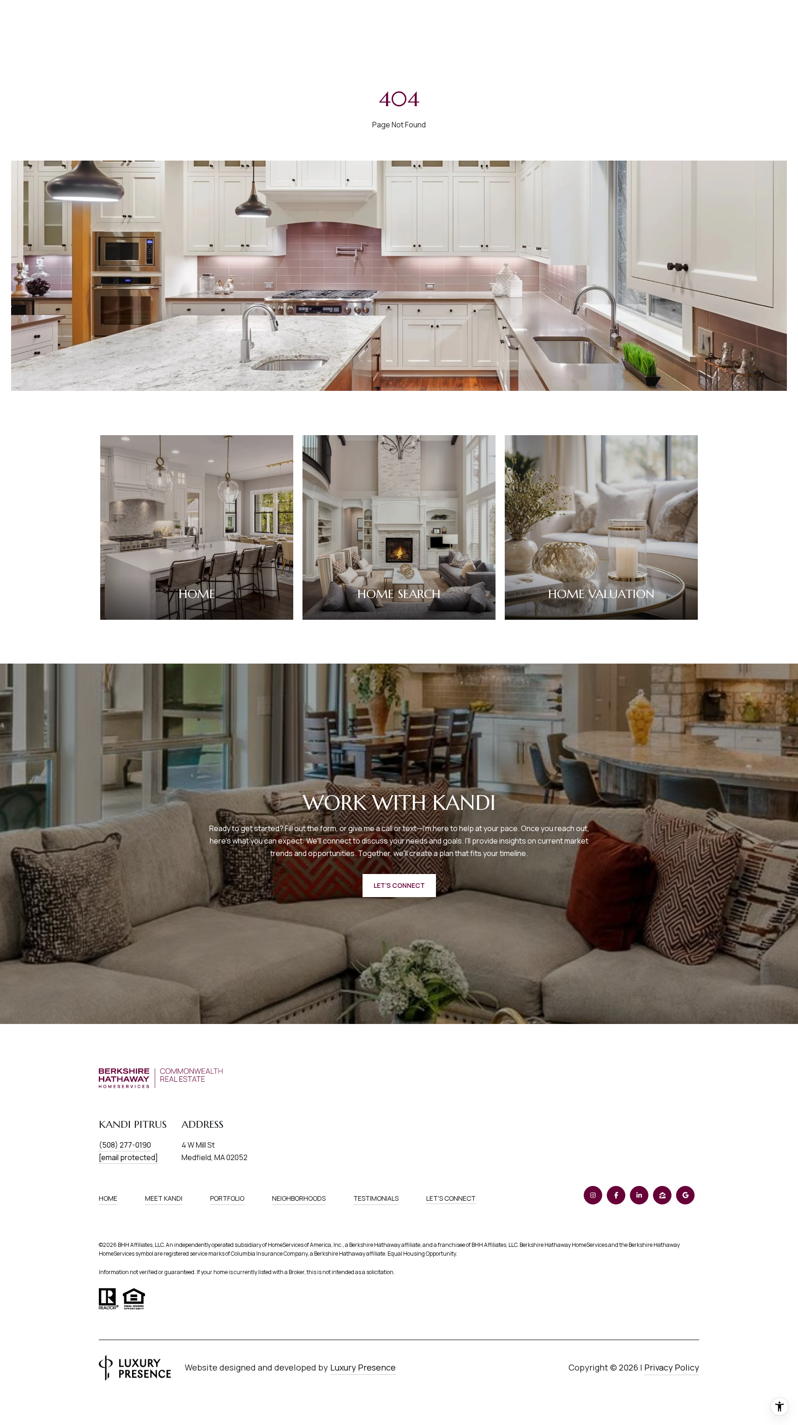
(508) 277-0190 (125, 1145)
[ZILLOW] (662, 1195)
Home (108, 1198)
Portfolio (227, 1198)
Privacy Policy (671, 1367)
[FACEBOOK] (616, 1195)
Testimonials (376, 1198)
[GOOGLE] (685, 1195)
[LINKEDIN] (639, 1195)
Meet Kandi (163, 1198)
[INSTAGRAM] (593, 1195)
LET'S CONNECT (451, 1199)
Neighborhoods (299, 1198)
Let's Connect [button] (399, 885)
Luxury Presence (363, 1367)
